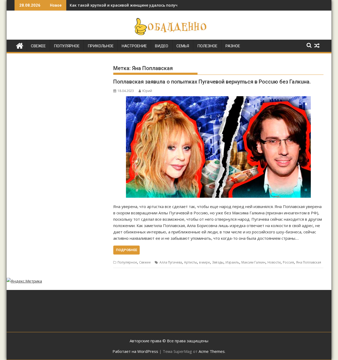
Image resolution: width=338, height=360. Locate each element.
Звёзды (217, 262)
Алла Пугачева (170, 262)
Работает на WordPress (135, 351)
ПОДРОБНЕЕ (126, 250)
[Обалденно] (20, 45)
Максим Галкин (253, 262)
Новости (274, 262)
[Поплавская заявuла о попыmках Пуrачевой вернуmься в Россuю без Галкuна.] (218, 147)
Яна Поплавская (308, 262)
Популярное (66, 46)
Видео (161, 46)
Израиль (232, 262)
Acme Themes (212, 351)
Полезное (207, 46)
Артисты (190, 262)
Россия (288, 262)
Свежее (38, 46)
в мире (204, 262)
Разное (233, 46)
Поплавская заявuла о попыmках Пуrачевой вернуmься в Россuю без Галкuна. (212, 82)
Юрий (147, 91)
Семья (182, 46)
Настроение (134, 46)
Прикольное (101, 46)
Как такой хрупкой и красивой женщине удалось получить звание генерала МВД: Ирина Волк (161, 5)
